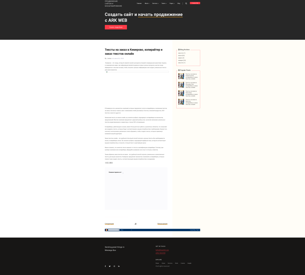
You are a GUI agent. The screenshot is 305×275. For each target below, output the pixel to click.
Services (154, 3)
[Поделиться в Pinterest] (112, 163)
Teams (163, 3)
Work (176, 263)
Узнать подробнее (115, 27)
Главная (139, 3)
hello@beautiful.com (162, 250)
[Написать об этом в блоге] (107, 163)
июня (180, 55)
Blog (179, 3)
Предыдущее (162, 224)
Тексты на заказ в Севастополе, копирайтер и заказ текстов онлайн (192, 76)
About (146, 3)
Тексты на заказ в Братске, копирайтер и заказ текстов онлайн (192, 102)
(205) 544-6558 (160, 253)
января (180, 60)
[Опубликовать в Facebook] (110, 163)
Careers (183, 263)
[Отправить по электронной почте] (106, 163)
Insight (189, 263)
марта (180, 58)
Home (157, 263)
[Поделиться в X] (109, 163)
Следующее (109, 224)
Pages (171, 3)
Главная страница (135, 224)
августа (180, 53)
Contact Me (195, 3)
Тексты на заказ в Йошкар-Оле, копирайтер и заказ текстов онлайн (192, 85)
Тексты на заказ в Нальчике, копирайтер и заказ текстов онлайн (192, 93)
